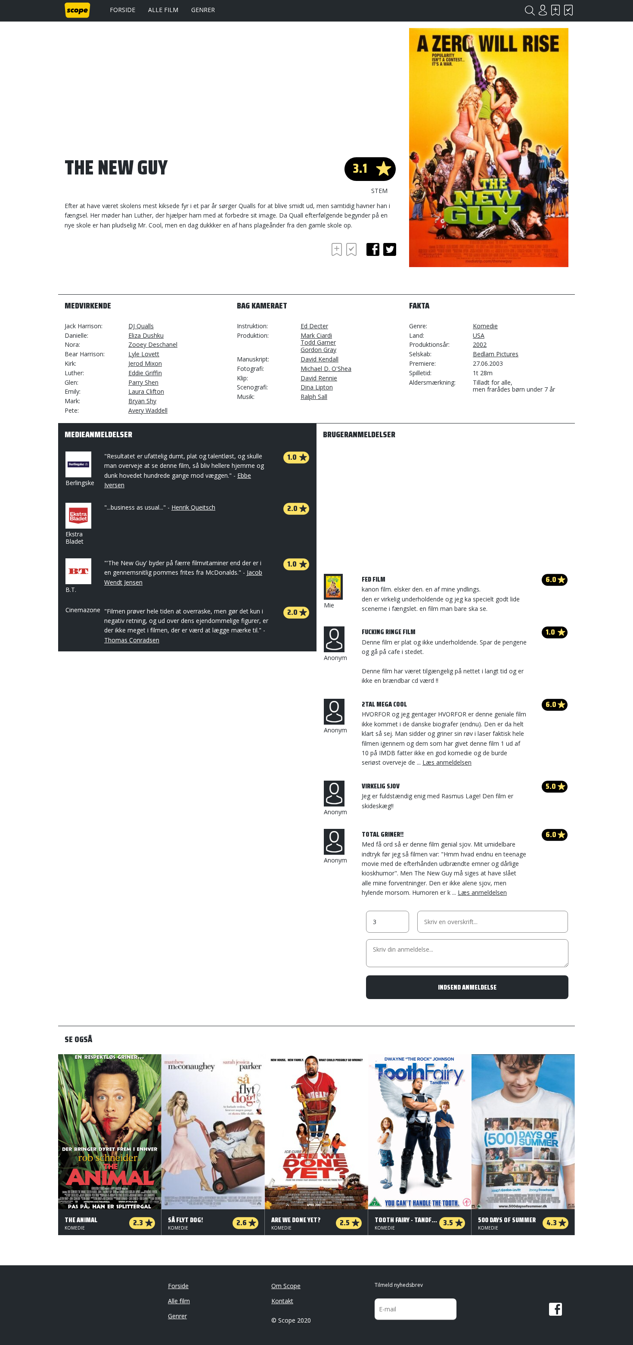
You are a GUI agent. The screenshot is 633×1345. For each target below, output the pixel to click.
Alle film (163, 10)
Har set (568, 10)
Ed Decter (314, 326)
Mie (329, 605)
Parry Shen (143, 382)
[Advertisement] (133, 264)
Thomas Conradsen (131, 640)
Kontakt (282, 1301)
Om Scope (286, 1286)
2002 (480, 344)
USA (478, 335)
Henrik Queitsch (193, 507)
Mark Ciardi (316, 335)
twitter (389, 249)
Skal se (555, 10)
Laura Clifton (146, 391)
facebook (372, 249)
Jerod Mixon (145, 363)
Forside (122, 10)
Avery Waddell (148, 410)
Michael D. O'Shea (326, 368)
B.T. (70, 589)
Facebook (555, 1309)
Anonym (335, 658)
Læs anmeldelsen (447, 762)
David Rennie (319, 378)
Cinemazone (82, 610)
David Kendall (319, 359)
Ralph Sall (314, 396)
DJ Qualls (141, 326)
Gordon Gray (318, 350)
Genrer (203, 10)
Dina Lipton (317, 387)
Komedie (485, 326)
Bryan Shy (142, 401)
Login (542, 10)
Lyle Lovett (143, 354)
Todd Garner (318, 342)
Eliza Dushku (146, 335)
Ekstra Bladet (74, 537)
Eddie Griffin (145, 373)
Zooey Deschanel (152, 344)
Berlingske (79, 483)
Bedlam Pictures (495, 354)
